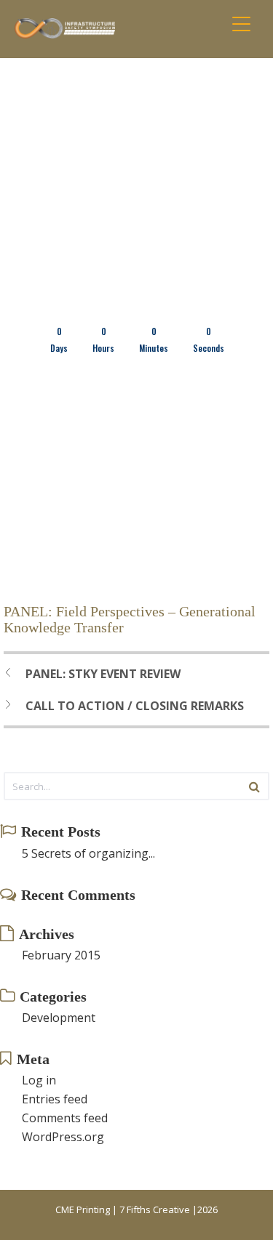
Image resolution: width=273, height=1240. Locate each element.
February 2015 (61, 955)
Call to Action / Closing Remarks (134, 706)
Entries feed (54, 1099)
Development (58, 1018)
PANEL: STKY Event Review (103, 674)
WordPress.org (63, 1137)
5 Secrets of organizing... (88, 853)
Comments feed (65, 1118)
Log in (39, 1080)
